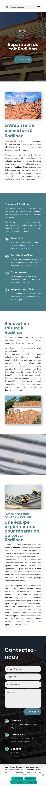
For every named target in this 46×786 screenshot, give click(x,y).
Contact (22, 59)
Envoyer (31, 711)
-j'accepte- (17, 778)
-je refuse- (30, 778)
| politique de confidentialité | (24, 782)
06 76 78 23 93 (17, 753)
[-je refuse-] (43, 775)
